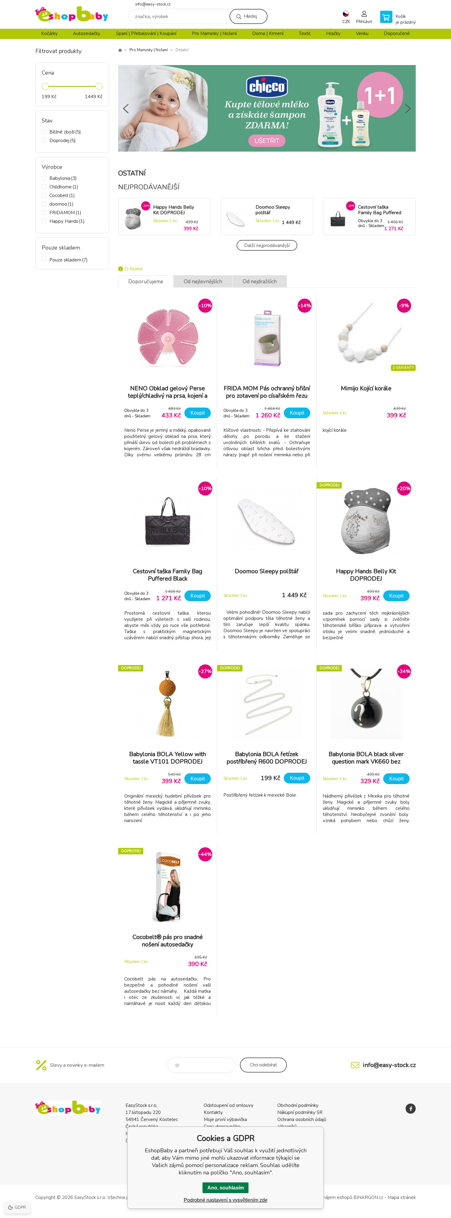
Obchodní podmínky (297, 1105)
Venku (362, 33)
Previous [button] (125, 108)
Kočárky (49, 33)
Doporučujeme (145, 281)
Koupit (198, 413)
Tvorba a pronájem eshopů (324, 1197)
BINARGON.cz (368, 1197)
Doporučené (397, 33)
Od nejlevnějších (203, 281)
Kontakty (213, 1112)
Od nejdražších (260, 281)
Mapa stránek (401, 1197)
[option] (267, 108)
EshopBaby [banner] (72, 14)
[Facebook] (411, 1109)
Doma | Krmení (267, 33)
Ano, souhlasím (225, 1187)
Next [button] (408, 108)
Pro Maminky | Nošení (214, 33)
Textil (304, 33)
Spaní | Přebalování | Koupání (146, 33)
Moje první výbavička (225, 1119)
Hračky (333, 33)
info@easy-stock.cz (153, 4)
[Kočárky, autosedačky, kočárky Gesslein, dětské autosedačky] (120, 50)
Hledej (250, 16)
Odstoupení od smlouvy (228, 1105)
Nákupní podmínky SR (299, 1112)
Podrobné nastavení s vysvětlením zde (226, 1200)
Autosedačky (86, 33)
